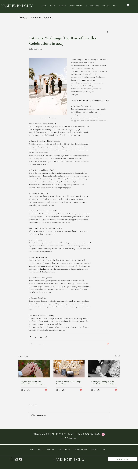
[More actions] (107, 32)
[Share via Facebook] (30, 337)
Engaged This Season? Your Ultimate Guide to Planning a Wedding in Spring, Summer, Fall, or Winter (34, 382)
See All (117, 356)
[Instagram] (16, 459)
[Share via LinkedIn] (41, 337)
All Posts (22, 17)
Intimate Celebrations (42, 17)
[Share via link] (46, 337)
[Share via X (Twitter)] (35, 337)
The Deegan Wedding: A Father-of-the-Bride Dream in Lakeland (103, 382)
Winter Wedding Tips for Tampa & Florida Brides (68, 382)
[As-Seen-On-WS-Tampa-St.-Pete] (12, 459)
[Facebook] (21, 459)
